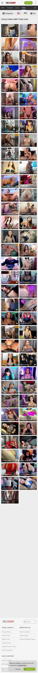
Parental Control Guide (9, 646)
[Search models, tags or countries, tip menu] (35, 8)
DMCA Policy (6, 639)
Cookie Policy (22, 665)
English (28, 621)
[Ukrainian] (25, 13)
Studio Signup (24, 635)
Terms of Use (6, 635)
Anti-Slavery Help (7, 650)
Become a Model (25, 632)
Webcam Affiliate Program (27, 639)
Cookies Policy (6, 643)
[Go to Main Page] (12, 3)
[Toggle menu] (2, 3)
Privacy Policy (6, 632)
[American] (19, 13)
